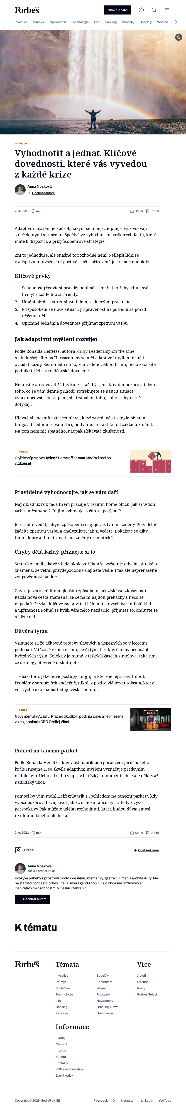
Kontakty (62, 1063)
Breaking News (107, 1007)
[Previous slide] (10, 22)
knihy (82, 351)
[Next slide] (175, 22)
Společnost (58, 22)
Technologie (80, 22)
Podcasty (103, 994)
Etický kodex (64, 1075)
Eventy (60, 1038)
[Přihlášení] (141, 10)
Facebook (100, 1100)
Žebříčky (128, 22)
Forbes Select (147, 994)
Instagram (128, 1100)
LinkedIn (147, 1100)
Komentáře (105, 982)
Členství (61, 1044)
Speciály (146, 22)
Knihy (141, 988)
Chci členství (118, 10)
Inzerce (61, 1050)
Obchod (143, 982)
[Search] (154, 10)
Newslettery (105, 1001)
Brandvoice (105, 1013)
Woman (162, 22)
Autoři (141, 975)
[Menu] (166, 10)
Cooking (111, 22)
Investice (21, 22)
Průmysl (38, 22)
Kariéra (61, 1056)
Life (96, 22)
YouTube (165, 1100)
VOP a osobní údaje (69, 1069)
